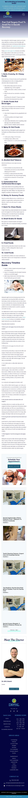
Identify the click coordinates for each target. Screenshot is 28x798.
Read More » (5, 522)
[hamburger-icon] (23, 14)
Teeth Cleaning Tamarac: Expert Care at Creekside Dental (13, 554)
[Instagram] (14, 711)
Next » (16, 630)
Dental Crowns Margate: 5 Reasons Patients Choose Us (12, 624)
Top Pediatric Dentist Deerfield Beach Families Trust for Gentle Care (13, 589)
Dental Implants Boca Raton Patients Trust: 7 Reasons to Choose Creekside (12, 519)
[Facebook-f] (11, 711)
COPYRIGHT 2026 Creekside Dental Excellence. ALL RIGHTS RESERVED (14, 793)
